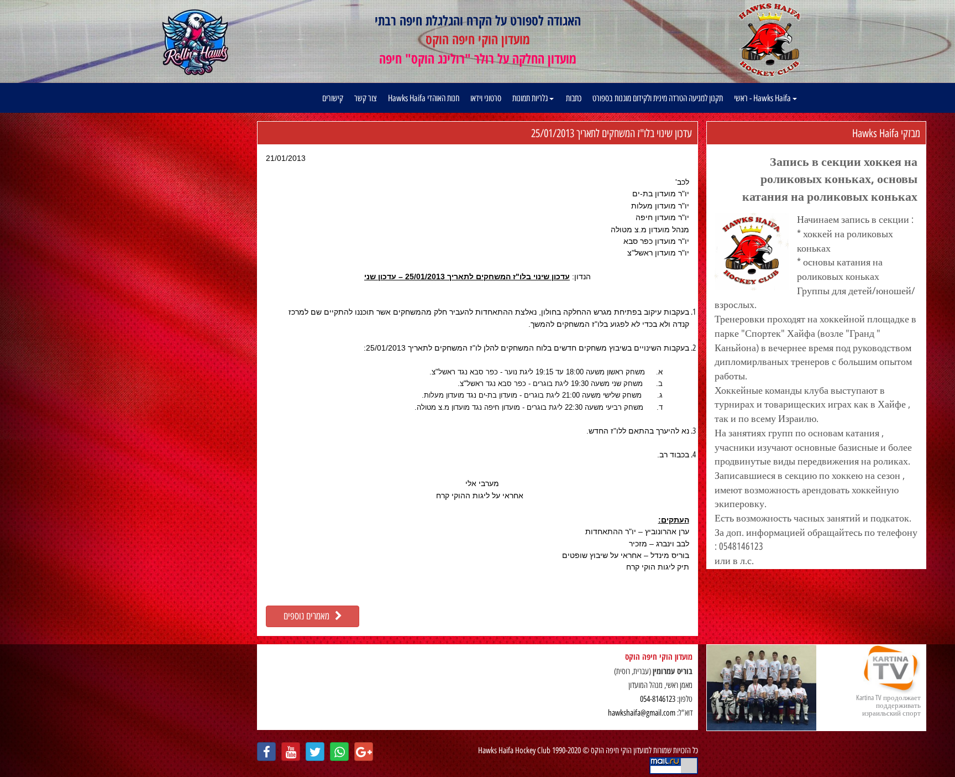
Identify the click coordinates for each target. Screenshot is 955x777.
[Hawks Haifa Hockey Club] (769, 39)
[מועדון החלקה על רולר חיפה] (195, 43)
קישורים (332, 98)
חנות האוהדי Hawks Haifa (423, 98)
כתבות (573, 98)
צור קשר (365, 98)
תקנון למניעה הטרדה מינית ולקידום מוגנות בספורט (657, 98)
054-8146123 (657, 699)
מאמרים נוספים (309, 616)
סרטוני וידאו (485, 98)
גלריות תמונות (530, 98)
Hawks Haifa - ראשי (763, 98)
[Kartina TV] (761, 687)
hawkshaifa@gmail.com (641, 713)
